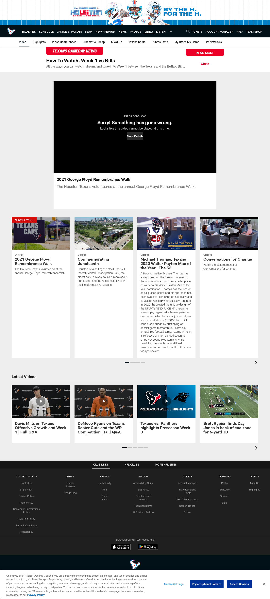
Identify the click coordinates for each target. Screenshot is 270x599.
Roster (224, 483)
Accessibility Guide (143, 483)
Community (104, 483)
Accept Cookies (239, 584)
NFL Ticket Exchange (187, 499)
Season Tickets (187, 505)
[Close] (205, 63)
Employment (26, 489)
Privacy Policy (26, 496)
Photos (105, 476)
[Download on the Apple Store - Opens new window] (121, 547)
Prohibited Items (143, 505)
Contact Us (26, 483)
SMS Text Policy (26, 518)
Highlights (254, 489)
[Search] (188, 31)
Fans (104, 489)
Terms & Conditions (26, 525)
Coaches (224, 496)
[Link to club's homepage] (11, 31)
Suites (187, 512)
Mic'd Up (254, 483)
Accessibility (26, 531)
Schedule (224, 489)
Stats (224, 502)
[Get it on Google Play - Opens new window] (148, 549)
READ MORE (205, 53)
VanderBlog (70, 492)
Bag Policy (143, 489)
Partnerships (26, 502)
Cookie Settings (174, 584)
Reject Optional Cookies (206, 584)
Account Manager (187, 483)
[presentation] (256, 363)
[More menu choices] (170, 31)
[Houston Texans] (135, 565)
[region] (135, 584)
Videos (254, 476)
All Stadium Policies (143, 512)
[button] (135, 136)
